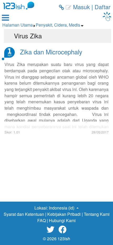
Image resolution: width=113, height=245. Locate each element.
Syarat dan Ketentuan (24, 214)
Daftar (102, 7)
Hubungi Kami (62, 220)
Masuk (81, 7)
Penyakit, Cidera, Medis (58, 25)
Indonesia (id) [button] (62, 208)
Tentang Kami (97, 214)
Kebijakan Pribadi (64, 214)
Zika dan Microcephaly (51, 51)
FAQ (41, 220)
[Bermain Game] (107, 16)
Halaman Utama (17, 25)
